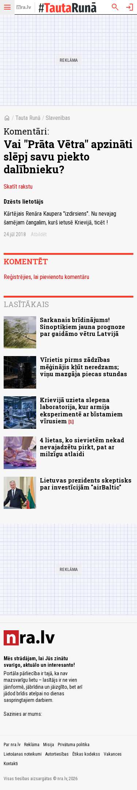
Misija (48, 744)
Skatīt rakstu (18, 186)
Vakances (113, 754)
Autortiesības (57, 754)
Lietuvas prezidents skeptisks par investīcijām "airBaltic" (86, 483)
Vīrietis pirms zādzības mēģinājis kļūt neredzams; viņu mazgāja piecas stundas (83, 366)
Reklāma (31, 744)
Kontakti (11, 763)
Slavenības (58, 117)
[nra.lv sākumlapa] (23, 7)
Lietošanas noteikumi (23, 754)
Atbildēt (39, 234)
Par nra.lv (12, 744)
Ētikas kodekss (86, 754)
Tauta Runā (28, 117)
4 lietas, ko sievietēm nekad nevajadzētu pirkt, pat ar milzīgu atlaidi (82, 447)
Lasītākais (26, 304)
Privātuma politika (74, 744)
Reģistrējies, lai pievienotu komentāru (46, 276)
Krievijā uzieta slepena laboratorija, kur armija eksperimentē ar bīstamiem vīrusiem (81, 410)
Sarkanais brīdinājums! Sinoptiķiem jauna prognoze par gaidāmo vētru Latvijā (82, 326)
